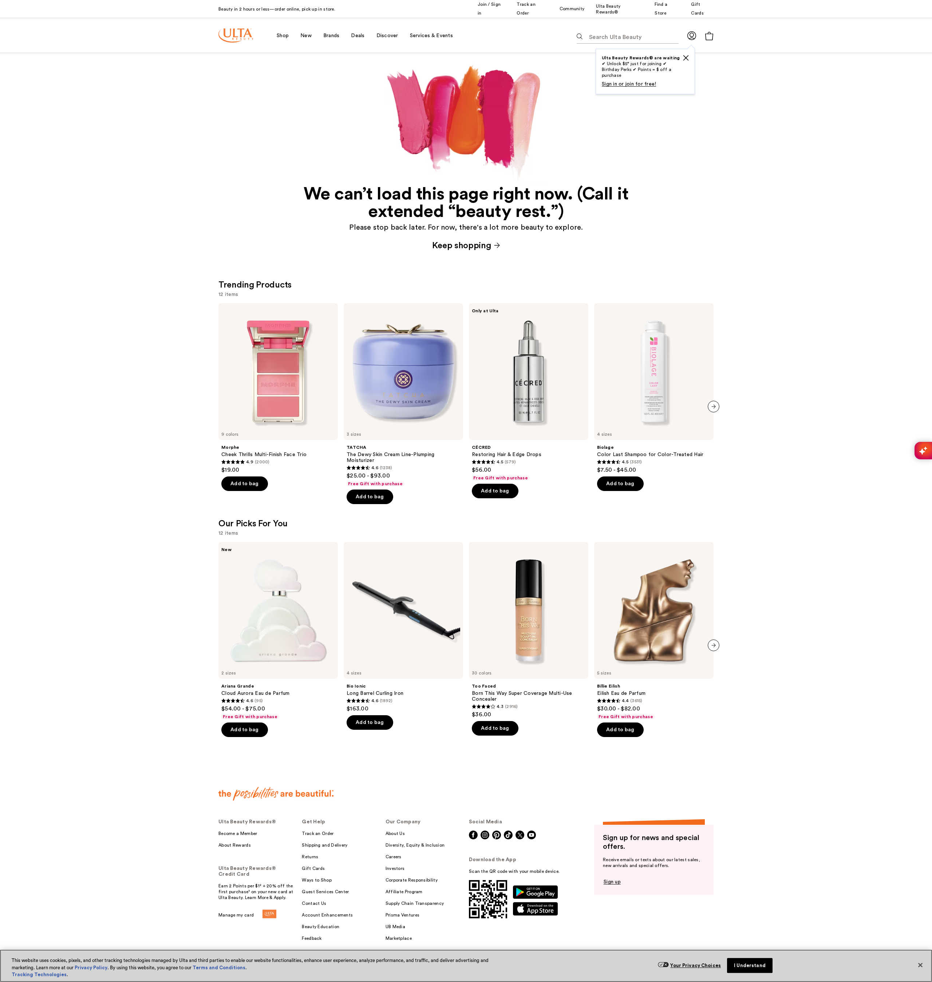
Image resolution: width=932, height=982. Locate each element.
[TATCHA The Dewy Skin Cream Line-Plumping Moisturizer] (403, 395)
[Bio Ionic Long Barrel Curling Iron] (403, 627)
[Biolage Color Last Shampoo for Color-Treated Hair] (654, 388)
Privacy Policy (91, 967)
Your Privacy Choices (695, 965)
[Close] (920, 965)
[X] (686, 58)
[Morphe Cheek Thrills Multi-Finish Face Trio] (278, 388)
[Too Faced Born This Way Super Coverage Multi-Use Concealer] (528, 630)
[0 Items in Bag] (709, 36)
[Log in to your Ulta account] (691, 35)
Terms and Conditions (219, 967)
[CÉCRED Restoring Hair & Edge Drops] (528, 392)
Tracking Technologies (39, 974)
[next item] (713, 406)
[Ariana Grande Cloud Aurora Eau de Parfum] (278, 631)
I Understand (750, 965)
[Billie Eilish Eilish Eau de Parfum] (654, 631)
